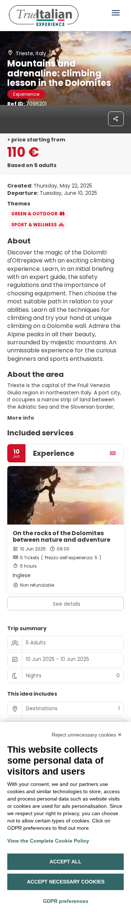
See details (66, 604)
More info (20, 417)
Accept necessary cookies (65, 882)
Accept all (65, 861)
